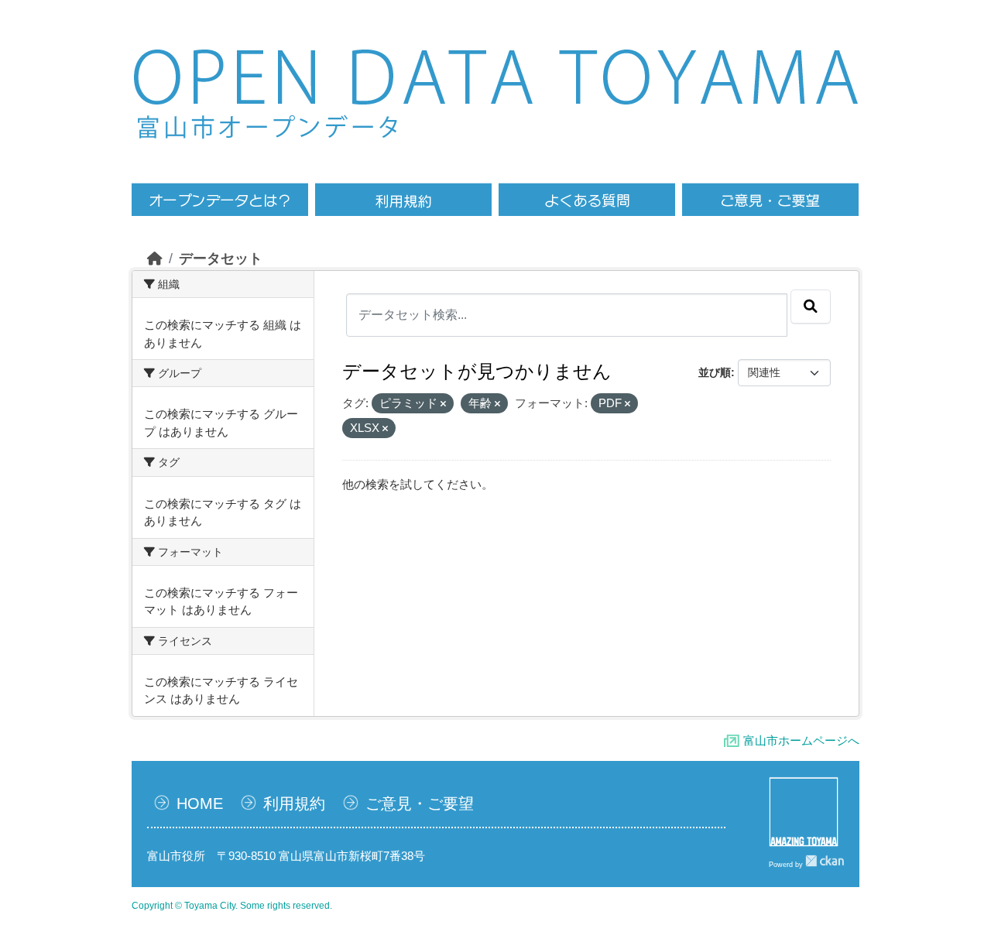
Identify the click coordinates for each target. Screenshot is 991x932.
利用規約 (294, 803)
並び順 (714, 372)
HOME (200, 803)
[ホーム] (155, 258)
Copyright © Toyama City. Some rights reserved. (232, 905)
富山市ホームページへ (801, 740)
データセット (220, 258)
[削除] (443, 404)
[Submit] (810, 307)
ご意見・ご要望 (419, 803)
